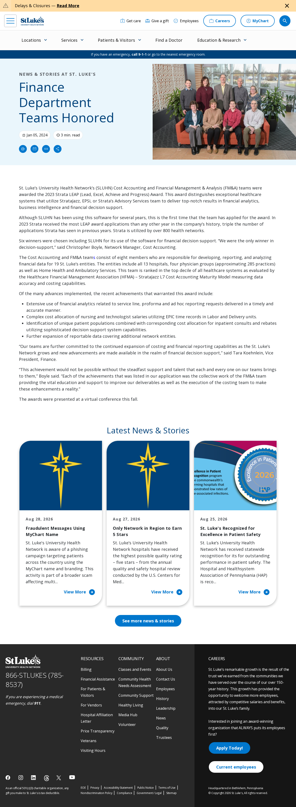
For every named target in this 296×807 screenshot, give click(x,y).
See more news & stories (148, 621)
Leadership (166, 708)
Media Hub (127, 714)
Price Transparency (97, 731)
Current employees (236, 767)
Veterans (88, 740)
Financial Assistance (98, 679)
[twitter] (59, 777)
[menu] (10, 21)
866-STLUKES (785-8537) (35, 679)
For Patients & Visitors (93, 692)
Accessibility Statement (118, 788)
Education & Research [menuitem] (218, 40)
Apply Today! (229, 748)
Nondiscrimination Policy (96, 793)
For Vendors (91, 705)
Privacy (94, 788)
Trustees (164, 737)
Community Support (136, 695)
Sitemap (171, 793)
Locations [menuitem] (31, 40)
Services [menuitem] (69, 40)
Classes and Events (134, 669)
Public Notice (145, 788)
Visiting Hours (93, 750)
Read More (68, 5)
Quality (162, 727)
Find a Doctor (168, 40)
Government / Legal (149, 793)
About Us (164, 669)
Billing (86, 669)
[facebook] (8, 777)
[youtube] (72, 777)
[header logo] (32, 21)
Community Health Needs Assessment (134, 682)
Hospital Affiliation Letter (97, 718)
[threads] (46, 778)
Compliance (124, 793)
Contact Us (165, 679)
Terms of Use (167, 788)
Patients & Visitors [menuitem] (116, 40)
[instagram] (21, 777)
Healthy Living (130, 705)
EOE (83, 788)
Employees (165, 688)
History (162, 698)
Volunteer (127, 724)
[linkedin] (34, 777)
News (161, 718)
